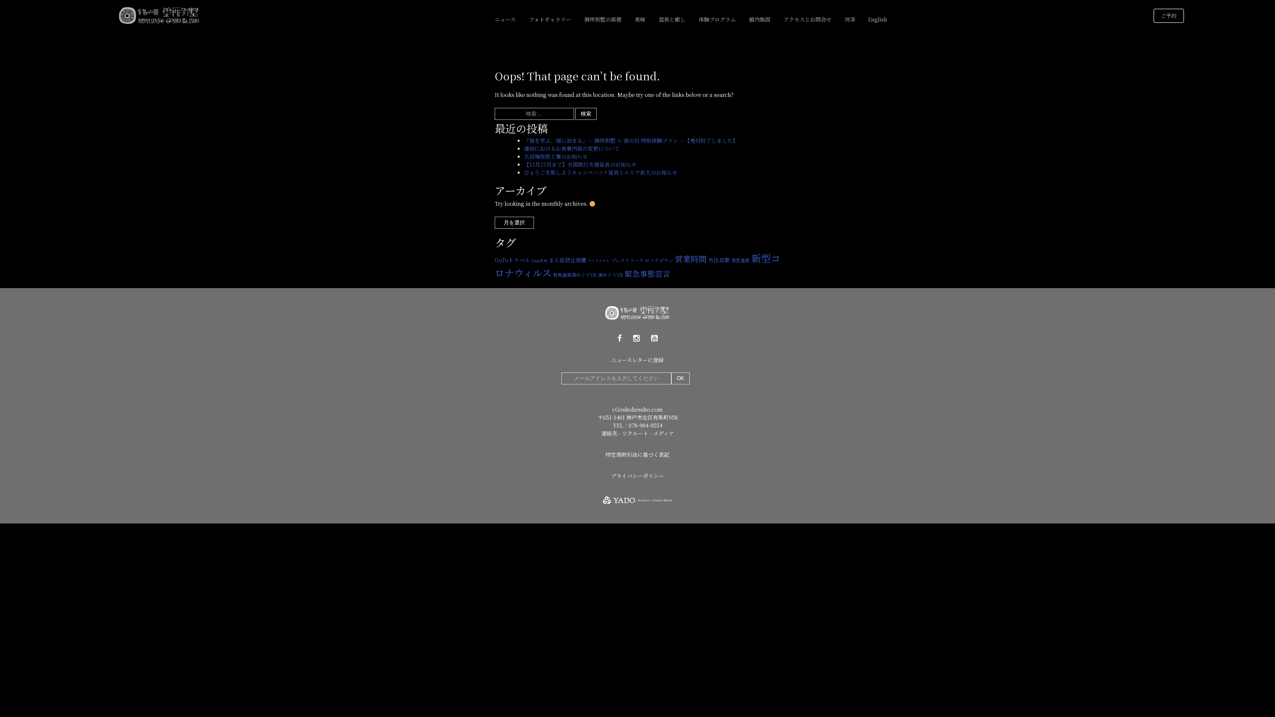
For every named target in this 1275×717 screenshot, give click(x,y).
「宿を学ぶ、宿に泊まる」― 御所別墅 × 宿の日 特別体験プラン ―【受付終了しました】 (631, 140)
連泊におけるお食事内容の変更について (572, 148)
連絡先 (610, 433)
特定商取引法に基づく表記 (637, 454)
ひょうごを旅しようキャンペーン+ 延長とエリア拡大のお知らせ (600, 172)
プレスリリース (627, 260)
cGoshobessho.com (637, 409)
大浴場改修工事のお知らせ (556, 156)
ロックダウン (659, 260)
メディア (663, 433)
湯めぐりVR (610, 275)
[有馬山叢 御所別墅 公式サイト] (159, 15)
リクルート (636, 433)
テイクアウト (599, 260)
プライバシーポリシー (637, 476)
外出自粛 (719, 260)
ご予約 (1169, 16)
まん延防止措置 (567, 260)
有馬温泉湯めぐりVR (575, 275)
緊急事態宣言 (647, 273)
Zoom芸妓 (539, 260)
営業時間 (691, 259)
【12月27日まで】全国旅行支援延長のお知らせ (580, 164)
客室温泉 (740, 260)
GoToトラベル (512, 260)
